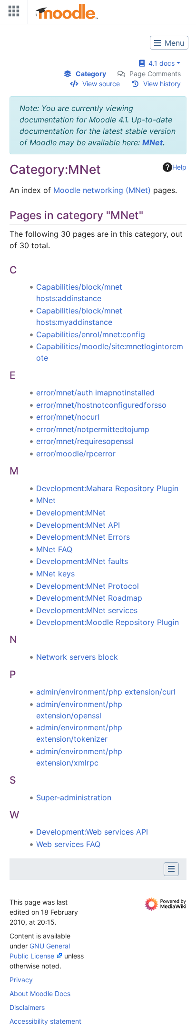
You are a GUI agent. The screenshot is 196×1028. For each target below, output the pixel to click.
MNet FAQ (54, 549)
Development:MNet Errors (83, 537)
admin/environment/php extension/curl (106, 691)
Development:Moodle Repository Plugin (107, 622)
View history (162, 84)
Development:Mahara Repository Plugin (107, 488)
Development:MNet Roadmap (89, 598)
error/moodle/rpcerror (76, 453)
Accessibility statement (45, 1021)
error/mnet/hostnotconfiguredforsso (101, 405)
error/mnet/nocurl (67, 417)
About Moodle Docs (40, 993)
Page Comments (155, 74)
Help (179, 167)
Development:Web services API (92, 832)
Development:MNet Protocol (87, 586)
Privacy (21, 980)
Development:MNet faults (82, 561)
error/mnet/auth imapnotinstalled (95, 392)
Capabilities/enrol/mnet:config (90, 334)
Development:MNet (71, 512)
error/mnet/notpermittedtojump (92, 429)
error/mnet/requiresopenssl (85, 441)
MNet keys (55, 573)
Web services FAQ (68, 844)
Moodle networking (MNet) (102, 190)
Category (91, 74)
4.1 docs (160, 63)
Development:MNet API (78, 525)
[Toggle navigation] (12, 13)
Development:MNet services (86, 610)
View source (101, 84)
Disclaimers (27, 1007)
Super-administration (73, 797)
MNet (152, 142)
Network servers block (77, 657)
